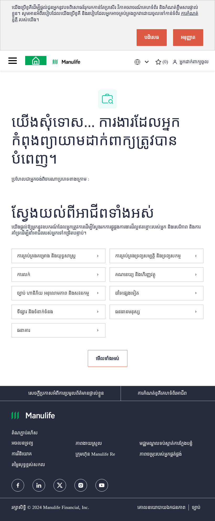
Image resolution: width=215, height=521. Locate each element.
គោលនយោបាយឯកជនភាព (161, 507)
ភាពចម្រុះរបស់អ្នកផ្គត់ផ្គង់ (160, 454)
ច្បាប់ (196, 507)
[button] (107, 358)
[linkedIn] (39, 485)
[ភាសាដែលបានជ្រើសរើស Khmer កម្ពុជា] (142, 62)
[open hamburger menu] (12, 60)
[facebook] (18, 485)
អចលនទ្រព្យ (22, 443)
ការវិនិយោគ (22, 453)
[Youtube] (101, 485)
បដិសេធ (151, 37)
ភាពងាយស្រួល (89, 443)
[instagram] (80, 485)
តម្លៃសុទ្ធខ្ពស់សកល (28, 464)
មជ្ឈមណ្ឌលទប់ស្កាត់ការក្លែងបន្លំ (165, 443)
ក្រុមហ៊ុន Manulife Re (95, 454)
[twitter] (59, 485)
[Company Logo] (35, 60)
